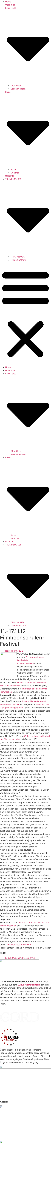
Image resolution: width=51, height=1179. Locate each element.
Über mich (10, 4)
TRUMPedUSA (17, 256)
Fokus (8, 958)
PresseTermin (28, 958)
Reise (13, 169)
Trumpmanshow (18, 260)
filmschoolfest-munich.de (18, 944)
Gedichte (9, 176)
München (14, 172)
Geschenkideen (18, 88)
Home (8, 1)
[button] (25, 313)
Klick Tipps (15, 85)
